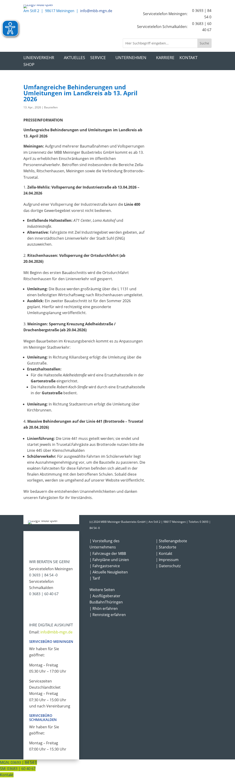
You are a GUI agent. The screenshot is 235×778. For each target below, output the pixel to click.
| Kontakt (164, 553)
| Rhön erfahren (104, 608)
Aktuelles (74, 58)
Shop (28, 65)
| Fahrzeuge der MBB (108, 553)
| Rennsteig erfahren (108, 614)
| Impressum (167, 559)
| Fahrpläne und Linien (109, 559)
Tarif (96, 578)
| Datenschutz (168, 565)
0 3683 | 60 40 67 (44, 593)
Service (98, 58)
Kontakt (188, 58)
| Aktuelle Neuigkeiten (109, 572)
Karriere (165, 58)
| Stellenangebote (171, 540)
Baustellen (51, 107)
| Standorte (166, 547)
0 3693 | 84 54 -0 (43, 575)
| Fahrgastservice (105, 565)
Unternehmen (130, 58)
